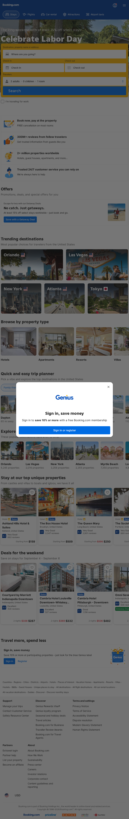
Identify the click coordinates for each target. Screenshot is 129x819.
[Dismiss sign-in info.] (108, 387)
